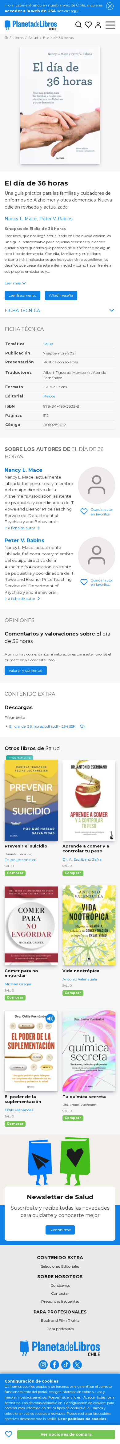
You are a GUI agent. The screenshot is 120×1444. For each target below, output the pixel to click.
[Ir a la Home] (6, 37)
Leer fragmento (22, 295)
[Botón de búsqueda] (78, 25)
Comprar (15, 873)
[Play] (50, 1018)
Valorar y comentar (26, 670)
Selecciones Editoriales (60, 1266)
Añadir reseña (61, 295)
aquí (74, 11)
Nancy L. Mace (23, 470)
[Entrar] (97, 25)
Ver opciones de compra (66, 1434)
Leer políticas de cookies (82, 1419)
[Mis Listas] (87, 25)
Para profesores (60, 1328)
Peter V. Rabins (24, 540)
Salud (48, 344)
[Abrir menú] (110, 25)
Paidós (49, 396)
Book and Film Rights (60, 1320)
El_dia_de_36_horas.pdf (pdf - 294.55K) (43, 726)
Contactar (60, 1293)
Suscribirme (60, 1229)
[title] (60, 1348)
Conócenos (60, 1285)
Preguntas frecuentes (60, 1301)
